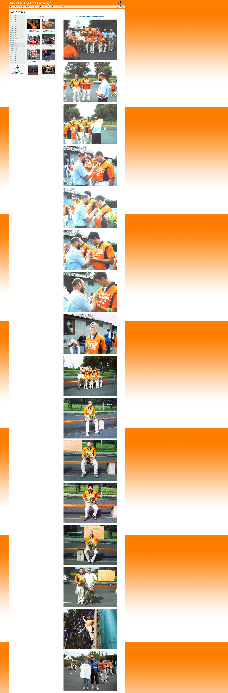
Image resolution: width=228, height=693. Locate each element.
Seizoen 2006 (13, 54)
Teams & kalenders (27, 6)
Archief (52, 6)
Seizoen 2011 (13, 44)
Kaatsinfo (36, 6)
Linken (57, 6)
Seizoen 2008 (13, 50)
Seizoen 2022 (13, 22)
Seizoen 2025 (13, 15)
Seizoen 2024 (13, 18)
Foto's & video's (44, 6)
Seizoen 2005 (13, 57)
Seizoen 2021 (13, 24)
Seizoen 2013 (13, 40)
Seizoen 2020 (13, 26)
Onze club (18, 6)
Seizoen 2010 (13, 46)
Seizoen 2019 (13, 28)
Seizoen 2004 (13, 59)
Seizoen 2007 (13, 52)
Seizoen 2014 (13, 38)
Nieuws (12, 6)
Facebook (63, 6)
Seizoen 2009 (13, 48)
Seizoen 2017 (13, 32)
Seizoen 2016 (13, 34)
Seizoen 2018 (13, 30)
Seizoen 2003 (13, 61)
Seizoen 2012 (13, 42)
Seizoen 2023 (13, 20)
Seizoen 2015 (13, 36)
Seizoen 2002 (13, 63)
